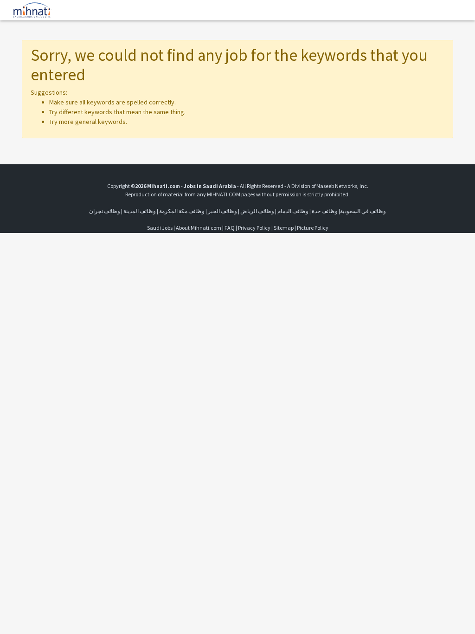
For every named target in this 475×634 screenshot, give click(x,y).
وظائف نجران (104, 210)
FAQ (230, 227)
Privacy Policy (254, 227)
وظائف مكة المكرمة (182, 210)
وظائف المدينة (139, 210)
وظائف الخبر (222, 210)
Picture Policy (312, 227)
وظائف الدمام (292, 210)
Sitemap (284, 227)
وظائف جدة (325, 210)
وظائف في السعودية (363, 210)
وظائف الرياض (257, 210)
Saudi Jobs (160, 227)
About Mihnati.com (199, 227)
